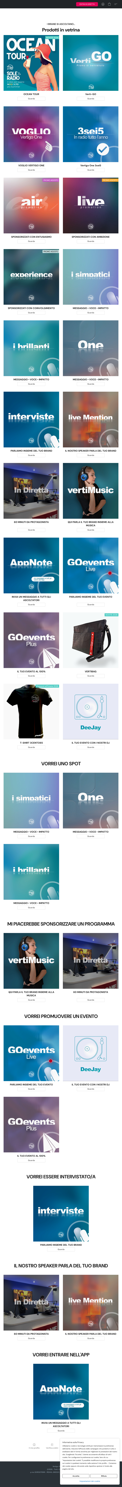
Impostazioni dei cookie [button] (90, 1481)
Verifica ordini (52, 1448)
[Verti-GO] (90, 63)
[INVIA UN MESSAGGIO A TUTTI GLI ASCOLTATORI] (31, 565)
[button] (87, 4)
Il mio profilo (34, 1448)
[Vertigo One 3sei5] (90, 134)
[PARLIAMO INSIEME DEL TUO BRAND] (31, 419)
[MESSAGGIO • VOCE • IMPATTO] (90, 277)
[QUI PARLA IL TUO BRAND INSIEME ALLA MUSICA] (90, 491)
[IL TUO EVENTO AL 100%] (31, 640)
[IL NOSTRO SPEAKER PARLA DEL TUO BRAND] (90, 419)
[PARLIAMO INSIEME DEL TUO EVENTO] (90, 565)
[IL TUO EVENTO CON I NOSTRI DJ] (90, 711)
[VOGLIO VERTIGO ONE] (31, 134)
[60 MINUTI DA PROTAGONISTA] (31, 491)
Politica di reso (54, 1476)
